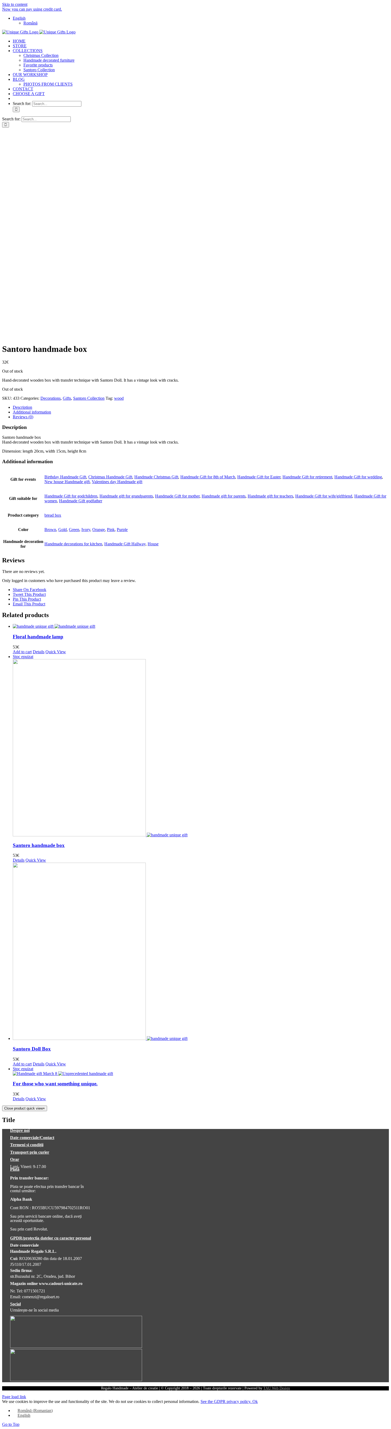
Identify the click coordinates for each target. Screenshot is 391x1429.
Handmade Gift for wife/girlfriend (323, 496)
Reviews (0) (23, 417)
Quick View (55, 652)
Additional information (32, 412)
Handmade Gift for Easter (258, 477)
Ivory (85, 529)
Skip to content (14, 4)
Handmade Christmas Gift (156, 477)
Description (22, 407)
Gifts (67, 398)
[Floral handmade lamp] (201, 626)
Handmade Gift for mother (177, 496)
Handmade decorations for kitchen (73, 544)
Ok (255, 1401)
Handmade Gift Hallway (124, 544)
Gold (62, 529)
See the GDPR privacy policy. (226, 1401)
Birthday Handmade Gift (65, 477)
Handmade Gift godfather (80, 501)
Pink (111, 529)
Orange (98, 529)
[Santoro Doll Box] (201, 952)
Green (74, 529)
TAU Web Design (276, 1388)
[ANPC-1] (76, 1346)
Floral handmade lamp (38, 636)
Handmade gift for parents (224, 496)
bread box (52, 515)
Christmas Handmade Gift (110, 477)
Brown (50, 529)
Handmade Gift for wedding (358, 477)
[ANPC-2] (76, 1379)
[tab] (201, 407)
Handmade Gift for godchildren (70, 496)
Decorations (50, 398)
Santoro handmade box (39, 845)
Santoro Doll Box (32, 1049)
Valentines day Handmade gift (117, 481)
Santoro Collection (89, 398)
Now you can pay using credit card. (32, 9)
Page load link (14, 1396)
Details (38, 652)
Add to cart (22, 652)
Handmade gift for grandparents (126, 496)
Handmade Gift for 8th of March (207, 477)
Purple (122, 529)
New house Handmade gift (67, 481)
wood (119, 398)
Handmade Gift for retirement (307, 477)
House (153, 544)
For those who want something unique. (55, 1083)
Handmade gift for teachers (270, 496)
